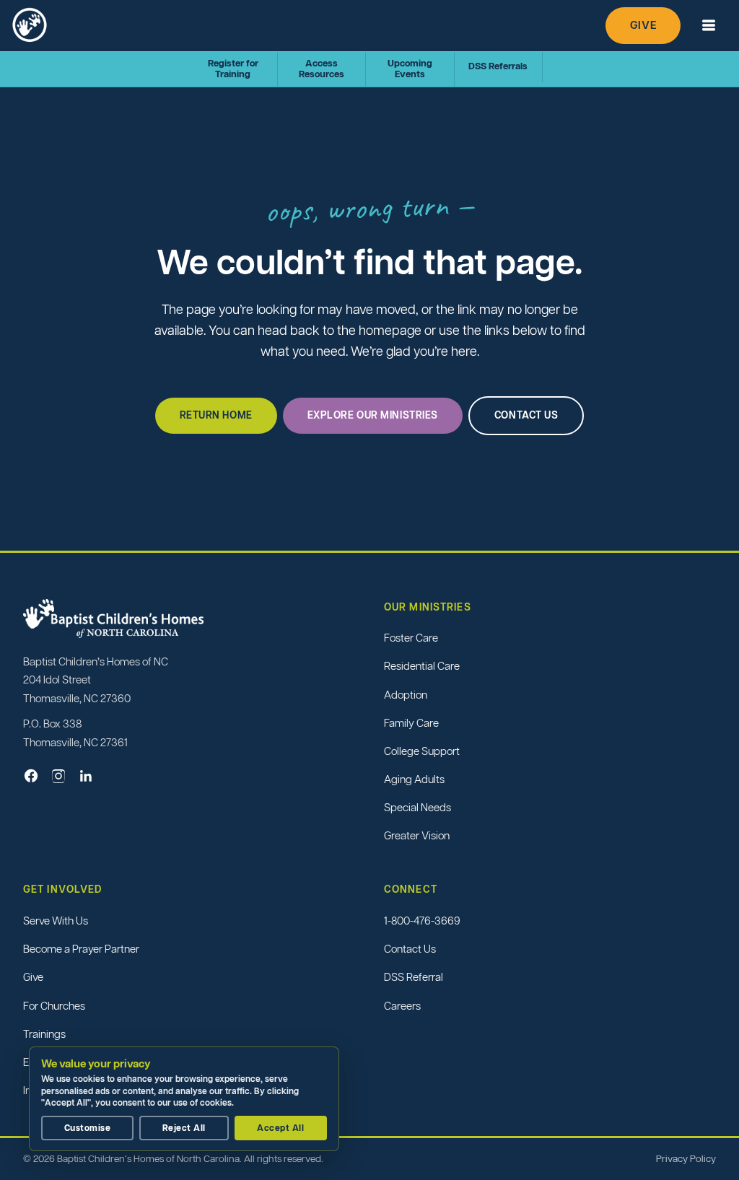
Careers (402, 1006)
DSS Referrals (498, 66)
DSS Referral (413, 977)
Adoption (405, 695)
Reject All (184, 1127)
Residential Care (422, 666)
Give (643, 25)
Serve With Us (55, 920)
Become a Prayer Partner (81, 949)
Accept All (280, 1127)
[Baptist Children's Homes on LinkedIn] (86, 776)
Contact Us (410, 949)
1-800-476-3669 (422, 920)
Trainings (44, 1034)
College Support (422, 751)
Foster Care (411, 637)
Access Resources (321, 68)
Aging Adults (414, 779)
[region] (187, 1098)
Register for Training (233, 68)
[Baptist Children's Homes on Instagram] (58, 776)
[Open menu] (708, 25)
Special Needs (417, 807)
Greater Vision (417, 835)
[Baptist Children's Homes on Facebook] (31, 776)
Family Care (411, 723)
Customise (87, 1127)
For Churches (54, 1006)
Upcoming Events (410, 68)
